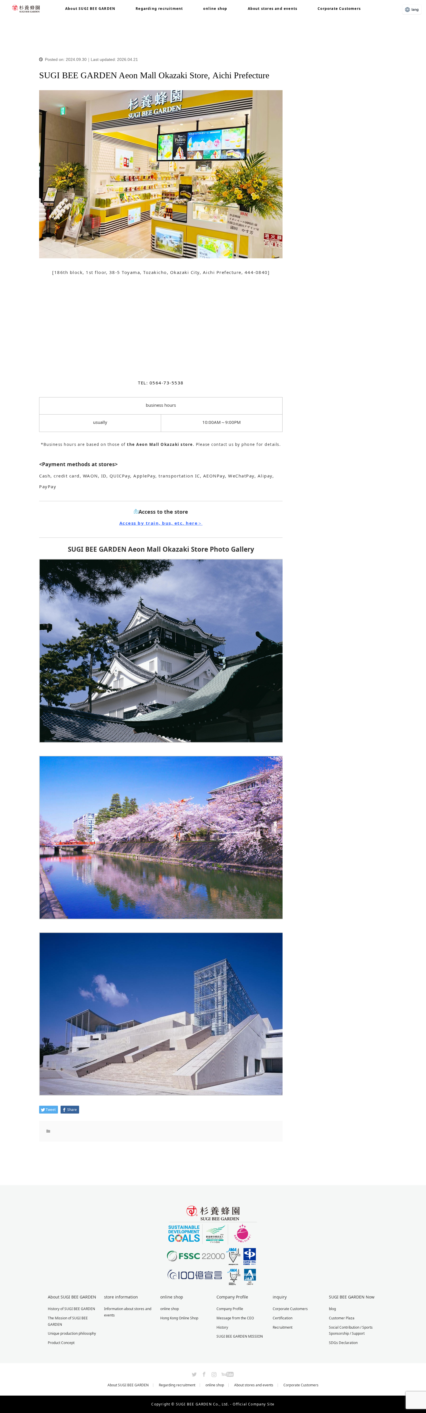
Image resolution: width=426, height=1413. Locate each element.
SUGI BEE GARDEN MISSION (239, 1336)
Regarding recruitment (159, 8)
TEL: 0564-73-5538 (161, 383)
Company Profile (229, 1308)
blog (55, 26)
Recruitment (282, 1327)
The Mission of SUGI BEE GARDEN (68, 1321)
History (222, 1327)
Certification (282, 1318)
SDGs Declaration (343, 1342)
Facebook (203, 1373)
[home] (41, 19)
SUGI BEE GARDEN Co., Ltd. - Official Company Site (225, 1404)
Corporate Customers (339, 8)
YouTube (227, 1373)
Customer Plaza (341, 1318)
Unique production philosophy (72, 1333)
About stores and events (273, 8)
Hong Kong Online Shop (179, 1318)
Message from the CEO (235, 1318)
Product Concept (61, 1342)
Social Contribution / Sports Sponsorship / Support (351, 1330)
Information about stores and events (127, 1312)
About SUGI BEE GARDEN (128, 1385)
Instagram (213, 1373)
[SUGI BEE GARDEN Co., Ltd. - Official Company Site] (213, 1283)
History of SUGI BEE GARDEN (71, 1308)
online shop (215, 8)
